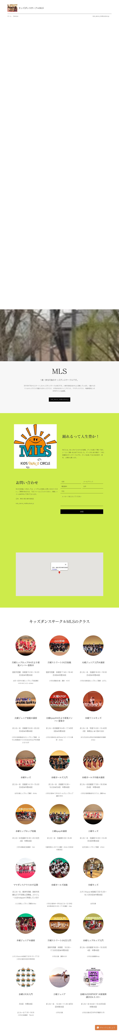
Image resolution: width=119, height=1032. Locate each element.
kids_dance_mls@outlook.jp (101, 16)
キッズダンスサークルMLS (31, 8)
